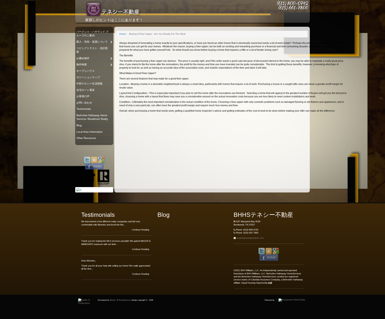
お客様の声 (82, 96)
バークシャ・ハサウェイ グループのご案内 (92, 33)
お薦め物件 (82, 58)
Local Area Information (89, 131)
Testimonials (83, 108)
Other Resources (86, 138)
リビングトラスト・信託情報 (92, 50)
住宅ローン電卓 (85, 90)
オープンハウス (85, 70)
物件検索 (81, 64)
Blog (79, 125)
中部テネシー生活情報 (89, 83)
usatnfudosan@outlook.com (250, 238)
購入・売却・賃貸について (92, 41)
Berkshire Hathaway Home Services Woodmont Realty (92, 117)
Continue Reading (141, 229)
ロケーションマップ (88, 77)
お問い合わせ (84, 102)
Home (122, 34)
